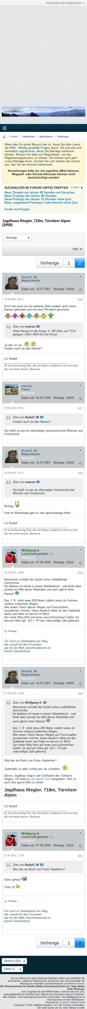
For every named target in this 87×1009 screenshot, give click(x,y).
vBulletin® (64, 1002)
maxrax (26, 386)
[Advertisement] (43, 53)
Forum (13, 136)
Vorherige (49, 263)
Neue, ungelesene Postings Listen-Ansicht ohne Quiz (41, 202)
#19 (80, 572)
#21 (80, 856)
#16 (80, 299)
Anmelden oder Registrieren (64, 2)
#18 (80, 473)
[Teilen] (80, 289)
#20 (80, 693)
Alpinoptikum (46, 136)
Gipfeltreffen (28, 136)
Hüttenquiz (63, 136)
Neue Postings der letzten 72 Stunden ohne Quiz (38, 199)
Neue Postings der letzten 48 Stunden (30, 196)
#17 (80, 408)
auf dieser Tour (40, 779)
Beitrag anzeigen (37, 326)
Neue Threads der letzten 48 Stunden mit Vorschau (39, 192)
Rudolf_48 (29, 277)
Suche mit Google (16, 209)
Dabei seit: (28, 289)
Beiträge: (59, 289)
